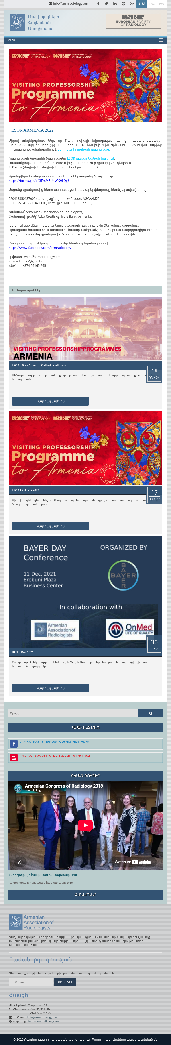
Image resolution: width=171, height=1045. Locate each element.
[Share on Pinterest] (124, 4)
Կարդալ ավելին (50, 401)
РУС (162, 4)
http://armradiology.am (43, 1021)
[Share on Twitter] (106, 4)
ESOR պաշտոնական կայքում (90, 158)
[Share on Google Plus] (132, 4)
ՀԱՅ (141, 4)
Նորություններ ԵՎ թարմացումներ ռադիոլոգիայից (54, 741)
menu (12, 40)
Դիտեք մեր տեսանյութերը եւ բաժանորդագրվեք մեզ (55, 755)
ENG (152, 4)
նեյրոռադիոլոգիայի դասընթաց (83, 149)
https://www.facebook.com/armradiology (40, 247)
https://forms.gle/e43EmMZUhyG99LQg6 (39, 180)
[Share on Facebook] (98, 4)
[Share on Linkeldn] (115, 4)
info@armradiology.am (70, 3)
